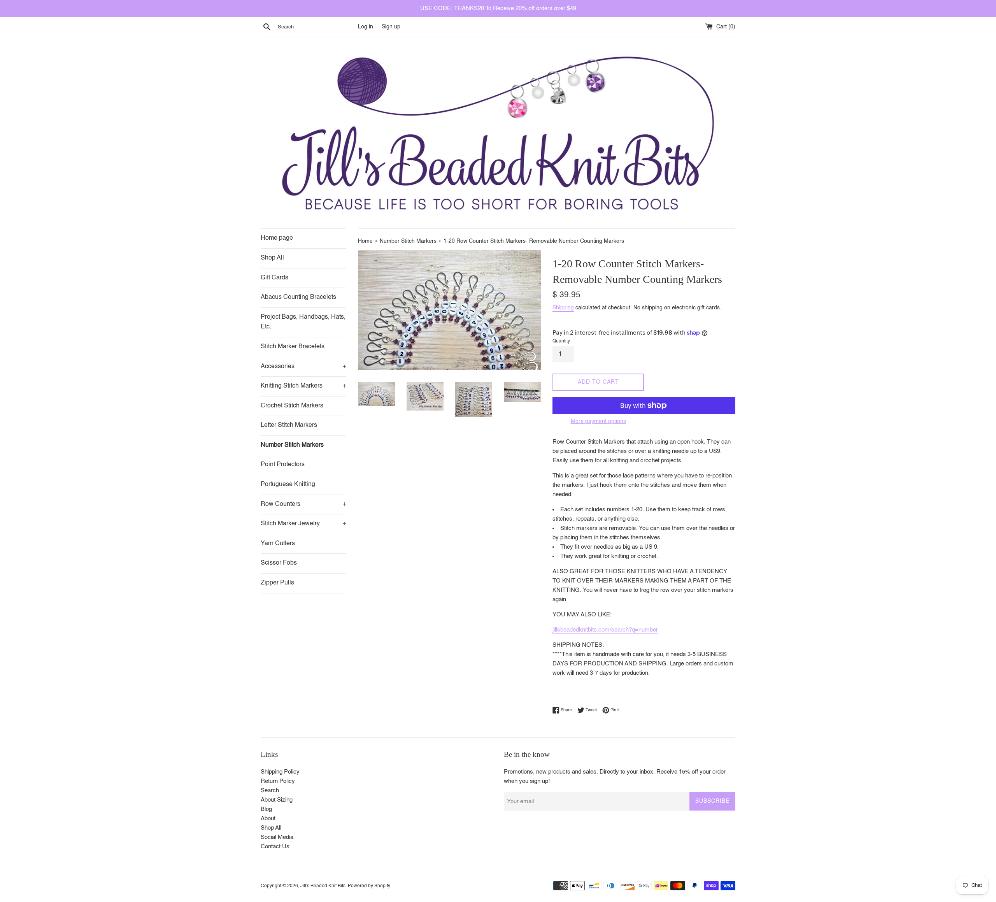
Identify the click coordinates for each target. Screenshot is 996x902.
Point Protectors (283, 465)
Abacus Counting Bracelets (298, 297)
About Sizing (277, 800)
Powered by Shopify (369, 886)
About (268, 818)
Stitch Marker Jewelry (303, 524)
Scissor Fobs (279, 563)
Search (270, 790)
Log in (365, 27)
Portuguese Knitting (288, 484)
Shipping (563, 308)
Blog (266, 809)
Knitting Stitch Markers (303, 386)
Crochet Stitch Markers (292, 406)
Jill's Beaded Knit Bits (322, 886)
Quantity (561, 341)
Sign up (391, 27)
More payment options (598, 421)
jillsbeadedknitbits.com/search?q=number (605, 630)
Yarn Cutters (278, 543)
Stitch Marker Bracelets (292, 347)
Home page (277, 238)
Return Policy (278, 781)
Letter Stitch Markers (289, 425)
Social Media (277, 837)
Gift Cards (274, 278)
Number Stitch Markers (292, 445)
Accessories (303, 366)
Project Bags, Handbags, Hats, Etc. (303, 322)
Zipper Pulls (277, 583)
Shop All (272, 258)
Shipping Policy (280, 772)
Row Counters (303, 504)
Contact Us (275, 846)
